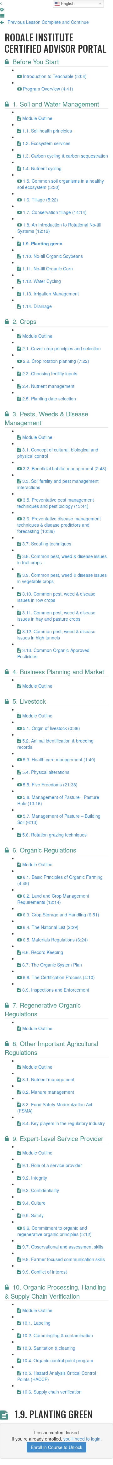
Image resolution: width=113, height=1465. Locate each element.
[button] (1, 3)
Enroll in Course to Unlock (56, 1447)
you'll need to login (81, 1439)
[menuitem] (2, 9)
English (67, 3)
